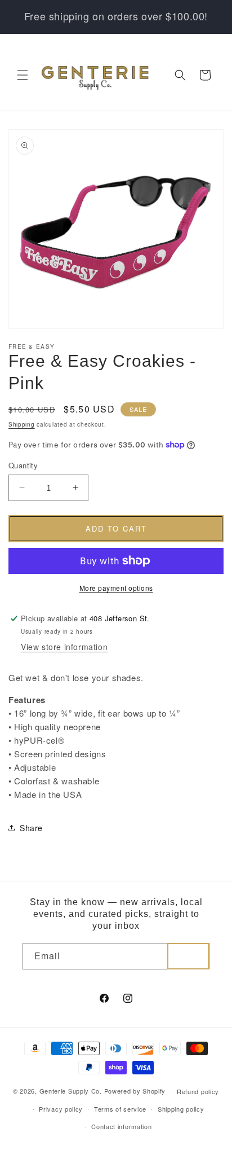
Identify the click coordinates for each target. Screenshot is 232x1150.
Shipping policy (181, 1108)
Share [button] (31, 827)
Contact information (121, 1126)
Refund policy (198, 1091)
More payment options (116, 587)
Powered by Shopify (135, 1090)
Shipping (21, 424)
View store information (64, 646)
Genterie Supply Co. (70, 1090)
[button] (22, 75)
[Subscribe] (188, 956)
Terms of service (120, 1108)
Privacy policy (61, 1108)
